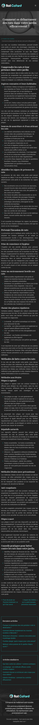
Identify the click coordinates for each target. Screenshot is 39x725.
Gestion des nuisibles (8, 38)
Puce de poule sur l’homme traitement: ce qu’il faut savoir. (10, 602)
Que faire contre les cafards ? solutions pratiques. (19, 664)
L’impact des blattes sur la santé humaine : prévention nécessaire (28, 602)
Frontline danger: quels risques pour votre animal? (19, 641)
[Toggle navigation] (35, 5)
